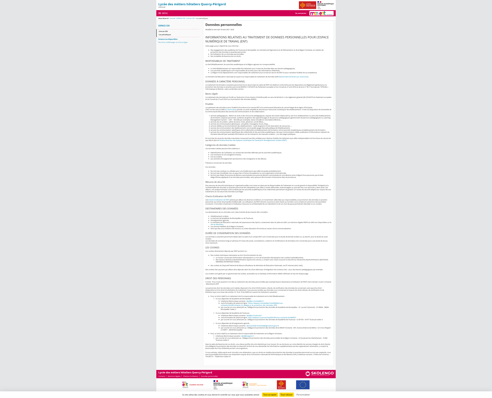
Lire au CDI (190, 18)
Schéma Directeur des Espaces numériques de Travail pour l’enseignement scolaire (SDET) (253, 140)
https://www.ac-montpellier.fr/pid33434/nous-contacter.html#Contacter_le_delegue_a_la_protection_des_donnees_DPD (252, 304)
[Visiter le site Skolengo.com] (319, 375)
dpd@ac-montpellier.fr (255, 301)
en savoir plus (230, 109)
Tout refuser (287, 394)
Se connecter (300, 13)
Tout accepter (270, 394)
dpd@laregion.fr (247, 336)
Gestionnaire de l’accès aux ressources (293, 77)
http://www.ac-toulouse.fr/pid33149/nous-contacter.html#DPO (272, 317)
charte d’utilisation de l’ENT (219, 200)
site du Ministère (217, 224)
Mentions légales (174, 376)
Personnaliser (303, 394)
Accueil (172, 18)
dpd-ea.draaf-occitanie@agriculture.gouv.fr (263, 326)
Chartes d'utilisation (190, 376)
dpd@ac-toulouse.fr (254, 315)
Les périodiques (165, 34)
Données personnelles (209, 376)
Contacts (161, 376)
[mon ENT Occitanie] (321, 13)
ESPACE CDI (180, 18)
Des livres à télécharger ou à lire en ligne (173, 42)
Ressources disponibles (167, 39)
